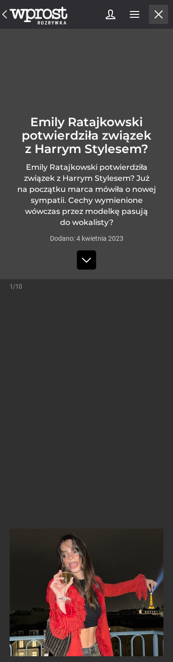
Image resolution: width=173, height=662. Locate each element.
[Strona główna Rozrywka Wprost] (38, 14)
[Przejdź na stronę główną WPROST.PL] (5, 14)
